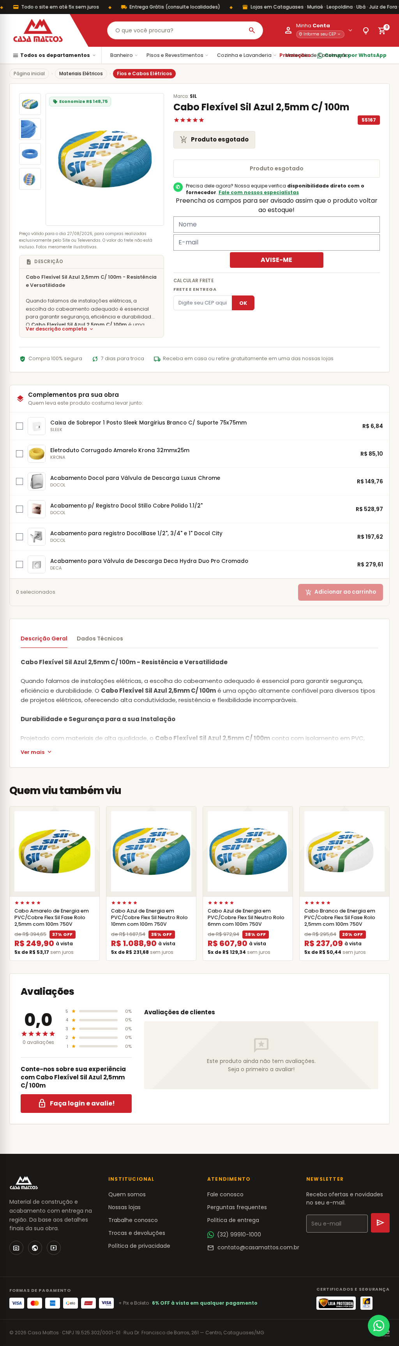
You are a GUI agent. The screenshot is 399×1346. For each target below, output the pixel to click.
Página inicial (29, 73)
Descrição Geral (44, 638)
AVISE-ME (276, 259)
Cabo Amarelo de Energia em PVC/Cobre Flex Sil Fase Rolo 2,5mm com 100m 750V (51, 917)
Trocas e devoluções (136, 1233)
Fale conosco (225, 1194)
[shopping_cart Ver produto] (54, 851)
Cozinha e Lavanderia (247, 55)
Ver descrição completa (60, 329)
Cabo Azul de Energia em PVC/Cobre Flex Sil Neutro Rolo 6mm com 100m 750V (246, 917)
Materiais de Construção (320, 55)
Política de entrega (233, 1220)
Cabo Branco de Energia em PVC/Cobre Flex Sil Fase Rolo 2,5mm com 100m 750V (339, 917)
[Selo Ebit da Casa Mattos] (366, 1303)
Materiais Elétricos (81, 73)
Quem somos (127, 1194)
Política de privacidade (139, 1246)
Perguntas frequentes (237, 1207)
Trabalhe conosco (133, 1220)
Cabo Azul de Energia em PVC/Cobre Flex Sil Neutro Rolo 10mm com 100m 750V (149, 917)
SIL (193, 96)
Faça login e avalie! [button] (76, 1103)
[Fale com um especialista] (379, 1326)
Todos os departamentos (54, 55)
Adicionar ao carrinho (340, 592)
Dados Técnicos (100, 638)
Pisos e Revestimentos (178, 55)
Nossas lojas (124, 1207)
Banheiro (124, 55)
